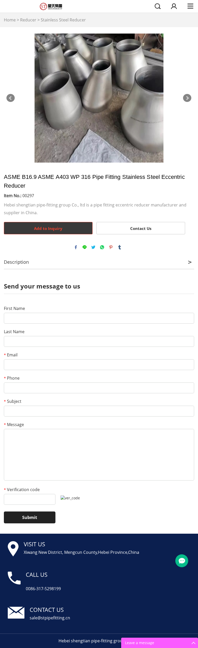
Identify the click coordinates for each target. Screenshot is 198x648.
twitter (93, 247)
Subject (12, 401)
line (84, 247)
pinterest (110, 247)
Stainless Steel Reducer (63, 20)
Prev (10, 98)
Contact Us (140, 228)
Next (187, 98)
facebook (75, 247)
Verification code (22, 489)
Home (10, 20)
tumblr (119, 247)
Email (11, 355)
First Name (14, 308)
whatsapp (102, 247)
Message (14, 424)
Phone (12, 378)
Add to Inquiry (48, 228)
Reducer (28, 20)
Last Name (14, 331)
